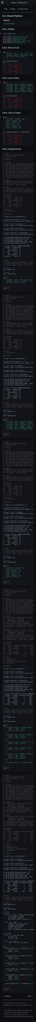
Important (6, 20)
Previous (8, 996)
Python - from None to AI (19, 2)
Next (29, 996)
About (12, 9)
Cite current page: (7, 1008)
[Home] (6, 9)
